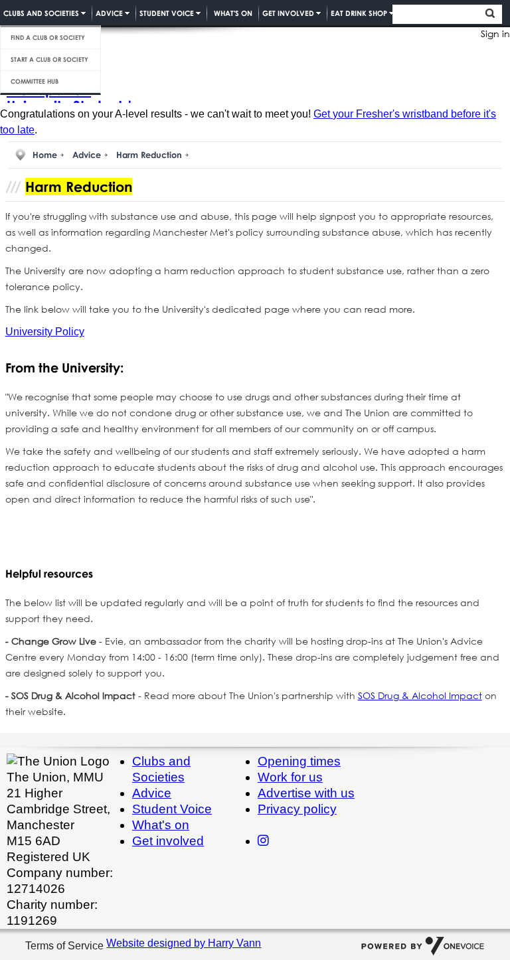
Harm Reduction (149, 154)
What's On (233, 13)
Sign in (495, 33)
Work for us (290, 777)
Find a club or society (48, 37)
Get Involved (288, 13)
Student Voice (166, 13)
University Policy (44, 331)
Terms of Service (65, 946)
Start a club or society (49, 59)
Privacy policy (297, 809)
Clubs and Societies (41, 13)
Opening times (299, 761)
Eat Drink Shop (359, 13)
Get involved (168, 841)
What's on (160, 825)
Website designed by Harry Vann (183, 943)
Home (45, 154)
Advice (109, 13)
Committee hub (34, 81)
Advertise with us (306, 793)
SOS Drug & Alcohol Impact (420, 695)
